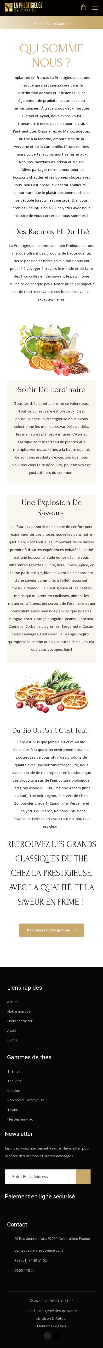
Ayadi (11, 1030)
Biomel (12, 1040)
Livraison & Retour (51, 1318)
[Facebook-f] (47, 1335)
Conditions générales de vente (51, 1310)
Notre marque (19, 1011)
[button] (51, 930)
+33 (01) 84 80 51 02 (30, 1260)
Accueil (12, 1001)
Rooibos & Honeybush (25, 1100)
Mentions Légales (51, 1326)
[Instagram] (55, 1335)
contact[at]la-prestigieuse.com (38, 1250)
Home (39, 23)
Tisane (12, 1109)
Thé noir (14, 1071)
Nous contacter (20, 1020)
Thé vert (14, 1080)
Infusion (13, 1090)
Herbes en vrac (20, 1119)
